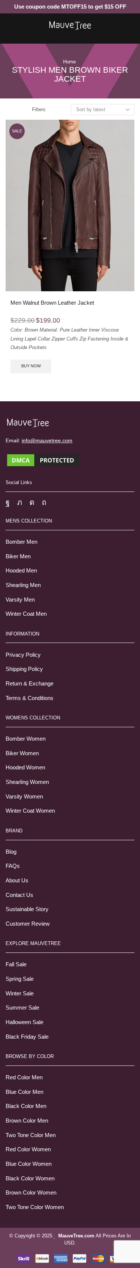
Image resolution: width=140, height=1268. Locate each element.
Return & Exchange (29, 684)
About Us (17, 880)
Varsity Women (24, 797)
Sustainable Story (27, 909)
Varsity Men (20, 600)
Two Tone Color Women (35, 1207)
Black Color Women (30, 1178)
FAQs (13, 866)
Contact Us (19, 895)
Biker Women (22, 753)
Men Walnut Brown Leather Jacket (52, 303)
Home (69, 62)
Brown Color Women (31, 1193)
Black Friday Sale (27, 1037)
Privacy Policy (23, 655)
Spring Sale (20, 979)
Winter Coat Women (30, 811)
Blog (11, 852)
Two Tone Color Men (31, 1135)
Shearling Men (23, 585)
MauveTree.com (76, 1236)
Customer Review (28, 924)
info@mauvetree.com (47, 440)
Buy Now (31, 366)
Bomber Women (26, 739)
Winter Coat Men (26, 614)
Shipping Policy (24, 669)
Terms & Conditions (29, 698)
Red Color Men (24, 1077)
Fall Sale (16, 964)
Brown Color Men (27, 1121)
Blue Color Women (29, 1164)
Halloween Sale (24, 1022)
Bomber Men (21, 542)
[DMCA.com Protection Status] (43, 460)
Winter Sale (20, 993)
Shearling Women (27, 782)
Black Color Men (26, 1106)
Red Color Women (28, 1149)
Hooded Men (21, 571)
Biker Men (18, 556)
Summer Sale (22, 1008)
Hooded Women (25, 767)
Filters (39, 109)
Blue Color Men (24, 1092)
